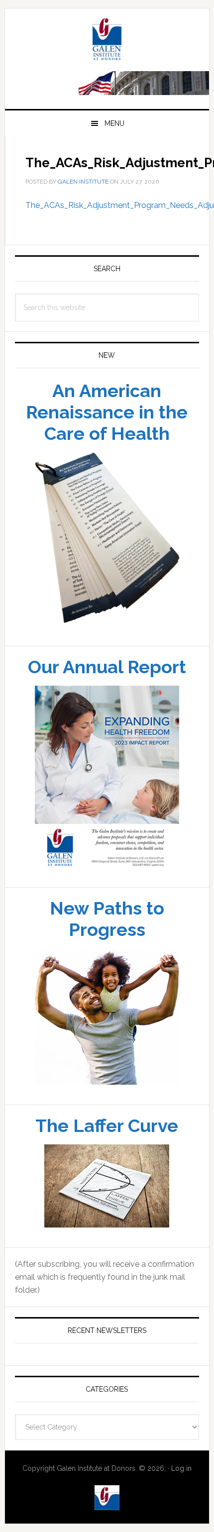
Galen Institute (107, 40)
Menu (114, 123)
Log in (181, 1468)
